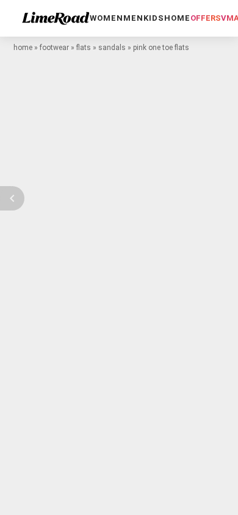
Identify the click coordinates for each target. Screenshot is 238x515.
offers (205, 18)
